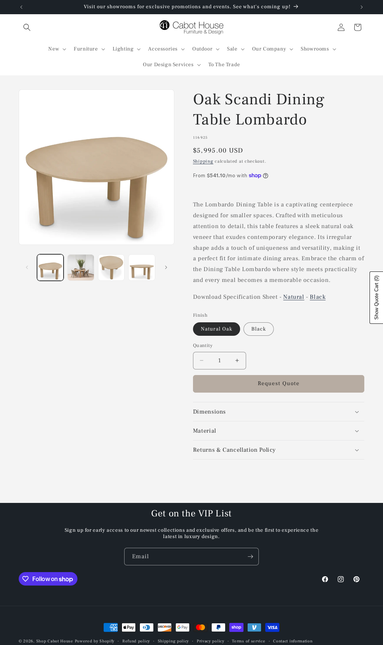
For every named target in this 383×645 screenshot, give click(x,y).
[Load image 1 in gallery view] (50, 267)
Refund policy (136, 641)
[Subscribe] (250, 556)
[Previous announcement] (21, 7)
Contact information (292, 641)
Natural (293, 297)
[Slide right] (166, 267)
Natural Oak (216, 329)
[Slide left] (27, 267)
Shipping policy (173, 641)
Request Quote (279, 383)
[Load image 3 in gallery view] (111, 267)
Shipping (203, 161)
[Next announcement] (361, 7)
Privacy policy (210, 641)
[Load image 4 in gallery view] (141, 267)
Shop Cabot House (54, 641)
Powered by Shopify (95, 641)
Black (317, 297)
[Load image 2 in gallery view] (80, 267)
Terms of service (248, 641)
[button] (27, 27)
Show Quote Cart (376, 298)
